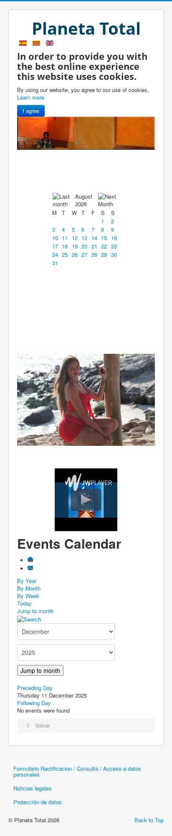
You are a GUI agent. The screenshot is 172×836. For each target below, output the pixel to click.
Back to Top (149, 820)
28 (94, 254)
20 (84, 246)
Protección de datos (37, 802)
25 (65, 254)
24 (55, 254)
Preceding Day (35, 688)
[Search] (29, 618)
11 (65, 238)
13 (84, 238)
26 (75, 254)
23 (114, 246)
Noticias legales (32, 788)
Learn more (30, 97)
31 (55, 263)
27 (84, 254)
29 (104, 254)
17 (55, 246)
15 (104, 238)
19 (75, 246)
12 (75, 238)
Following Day (34, 703)
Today (24, 603)
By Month (28, 588)
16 (114, 238)
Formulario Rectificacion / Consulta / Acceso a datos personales (77, 771)
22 (104, 246)
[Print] (30, 560)
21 (94, 246)
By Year (26, 581)
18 (65, 246)
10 (55, 238)
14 (94, 238)
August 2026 (83, 200)
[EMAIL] (30, 569)
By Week (28, 596)
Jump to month (35, 611)
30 (114, 254)
